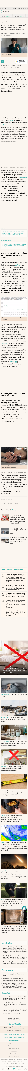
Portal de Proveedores (18, 1037)
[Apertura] (7, 1028)
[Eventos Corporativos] (15, 1027)
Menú (3, 1069)
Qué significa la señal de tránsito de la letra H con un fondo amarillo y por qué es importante (15, 595)
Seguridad (10, 503)
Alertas (19, 1069)
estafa (16, 503)
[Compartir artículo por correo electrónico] (15, 68)
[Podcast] (10, 1031)
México (20, 19)
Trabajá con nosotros (14, 1040)
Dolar (8, 1069)
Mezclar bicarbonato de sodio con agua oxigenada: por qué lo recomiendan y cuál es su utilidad (16, 613)
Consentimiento (14, 1053)
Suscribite (22, 1034)
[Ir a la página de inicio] (2, 11)
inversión (4, 343)
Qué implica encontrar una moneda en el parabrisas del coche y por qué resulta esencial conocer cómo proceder (15, 587)
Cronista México (5, 19)
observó (11, 120)
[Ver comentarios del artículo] (18, 68)
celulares (5, 125)
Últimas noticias (4, 8)
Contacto (5, 1034)
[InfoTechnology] (18, 1031)
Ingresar (25, 1069)
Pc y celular (14, 19)
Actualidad (13, 8)
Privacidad (14, 1051)
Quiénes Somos (8, 1037)
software (18, 265)
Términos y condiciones (14, 1048)
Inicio (14, 1069)
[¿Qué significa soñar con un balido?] (5, 531)
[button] (24, 908)
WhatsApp (13, 362)
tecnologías (23, 177)
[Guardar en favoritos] (2, 61)
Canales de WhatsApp (14, 1034)
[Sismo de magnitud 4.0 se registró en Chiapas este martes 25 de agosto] (5, 540)
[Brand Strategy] (22, 1027)
